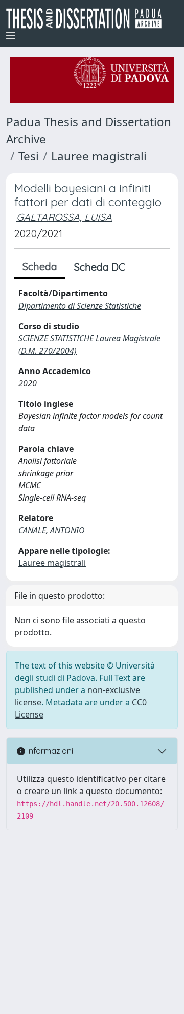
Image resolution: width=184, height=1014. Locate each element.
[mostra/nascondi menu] (10, 36)
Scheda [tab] (39, 266)
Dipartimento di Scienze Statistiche (79, 305)
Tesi (28, 156)
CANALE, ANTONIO (51, 530)
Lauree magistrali (99, 156)
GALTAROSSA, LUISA (64, 217)
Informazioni (49, 751)
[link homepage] (88, 18)
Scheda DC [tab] (99, 267)
